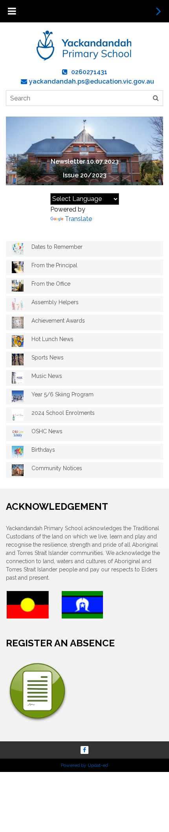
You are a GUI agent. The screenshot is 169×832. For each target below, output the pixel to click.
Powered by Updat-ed (84, 765)
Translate (78, 219)
